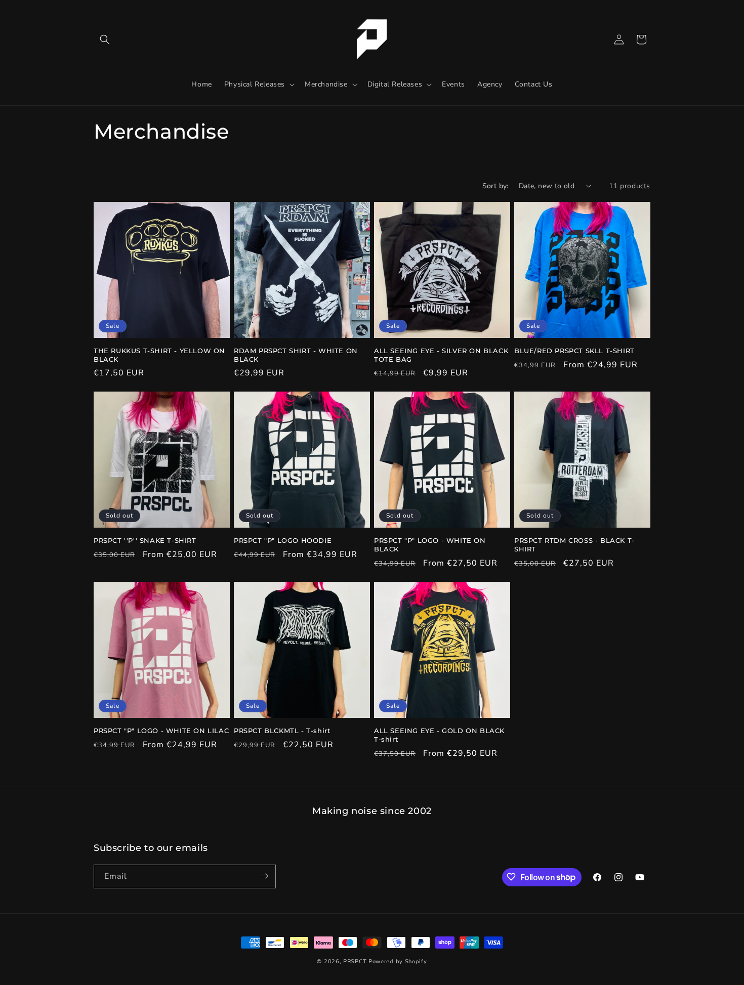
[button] (105, 39)
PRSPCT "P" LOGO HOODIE (283, 540)
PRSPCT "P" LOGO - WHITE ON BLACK (430, 544)
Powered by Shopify (397, 961)
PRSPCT (355, 961)
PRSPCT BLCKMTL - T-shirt (282, 730)
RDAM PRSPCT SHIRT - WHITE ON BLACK (296, 355)
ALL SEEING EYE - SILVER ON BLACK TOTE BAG (441, 355)
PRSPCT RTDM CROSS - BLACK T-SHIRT (574, 544)
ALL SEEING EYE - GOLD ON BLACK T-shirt (439, 734)
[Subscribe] (264, 876)
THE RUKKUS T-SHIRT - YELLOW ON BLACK (159, 355)
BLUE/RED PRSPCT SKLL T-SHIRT (574, 351)
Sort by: (495, 186)
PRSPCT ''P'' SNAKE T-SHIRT (145, 540)
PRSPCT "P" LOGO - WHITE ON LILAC (161, 730)
